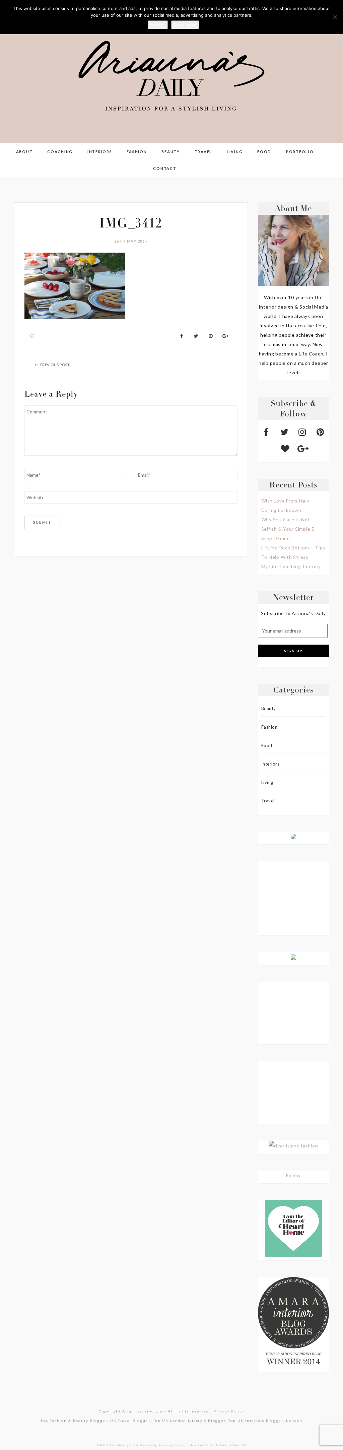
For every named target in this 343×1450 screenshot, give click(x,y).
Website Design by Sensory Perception (139, 1445)
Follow (293, 1175)
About (24, 151)
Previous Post (55, 364)
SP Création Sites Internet (217, 1445)
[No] (334, 17)
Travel (203, 151)
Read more (185, 24)
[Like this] (32, 336)
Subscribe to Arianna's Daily (293, 613)
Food (264, 151)
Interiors (99, 151)
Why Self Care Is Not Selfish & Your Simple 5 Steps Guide (288, 529)
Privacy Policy (229, 1411)
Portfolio (300, 151)
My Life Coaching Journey (291, 566)
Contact (164, 168)
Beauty (170, 151)
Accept (157, 24)
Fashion (137, 151)
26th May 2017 (131, 241)
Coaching (60, 151)
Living (235, 151)
